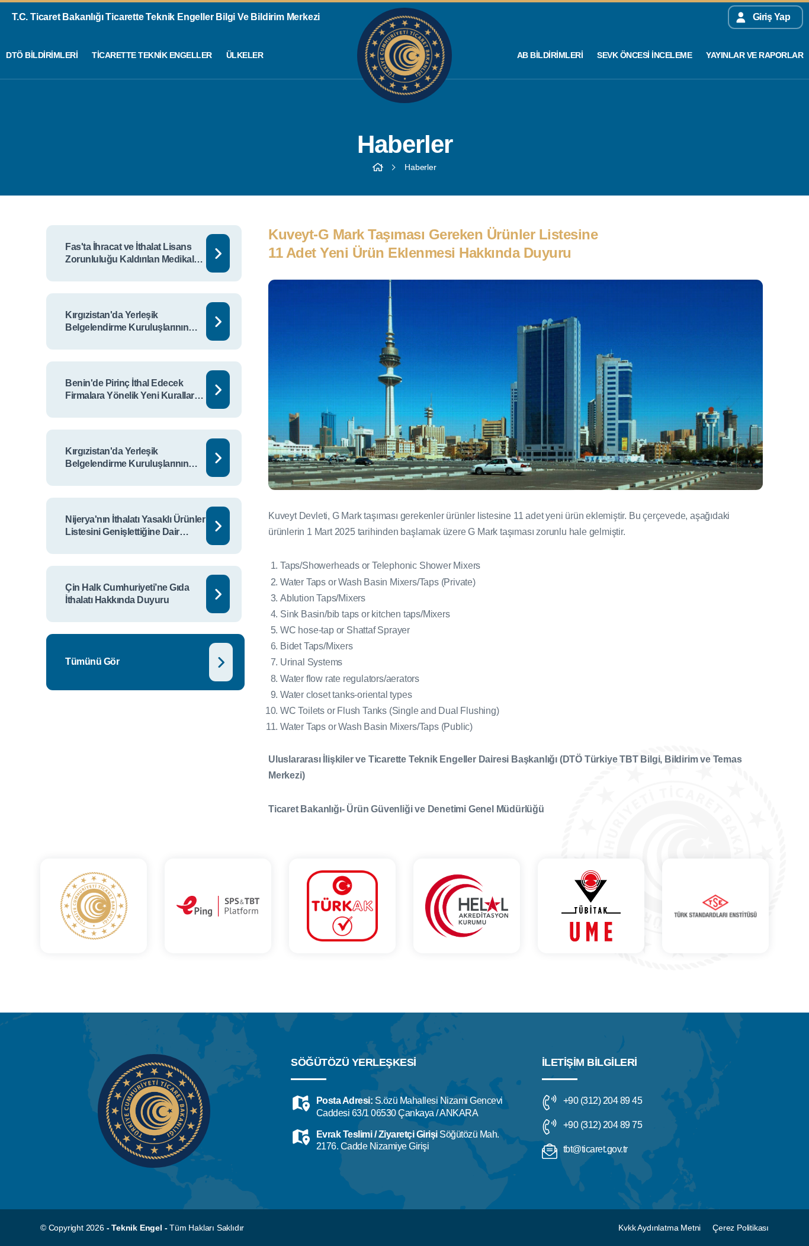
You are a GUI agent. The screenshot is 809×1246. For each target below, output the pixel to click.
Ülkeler (245, 55)
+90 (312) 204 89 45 (603, 1101)
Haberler (420, 167)
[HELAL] (466, 906)
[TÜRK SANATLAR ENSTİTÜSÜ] (715, 906)
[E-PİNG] (218, 906)
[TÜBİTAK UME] (591, 906)
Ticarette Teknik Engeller (152, 55)
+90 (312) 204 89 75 (603, 1125)
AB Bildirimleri (550, 55)
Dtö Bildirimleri (42, 55)
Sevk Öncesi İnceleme (644, 55)
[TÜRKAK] (342, 906)
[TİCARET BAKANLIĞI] (93, 906)
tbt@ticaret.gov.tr (595, 1149)
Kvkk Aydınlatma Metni (659, 1227)
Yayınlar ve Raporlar (754, 55)
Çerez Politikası (740, 1227)
